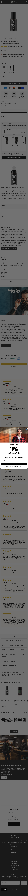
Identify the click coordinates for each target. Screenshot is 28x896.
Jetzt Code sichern (14, 463)
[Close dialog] (26, 429)
